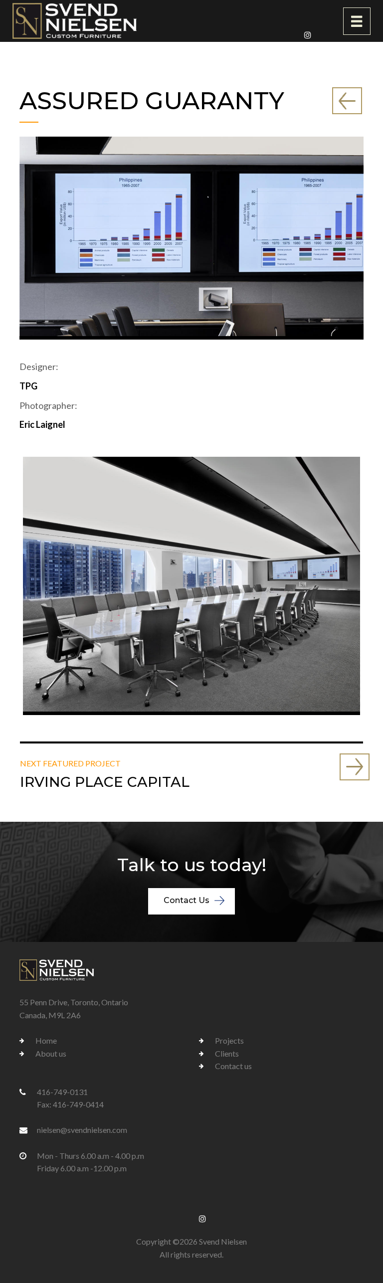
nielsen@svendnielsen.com (82, 1129)
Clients (227, 1053)
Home (46, 1040)
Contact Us (186, 900)
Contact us (233, 1066)
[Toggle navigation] (357, 21)
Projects (229, 1040)
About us (50, 1053)
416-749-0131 (62, 1092)
